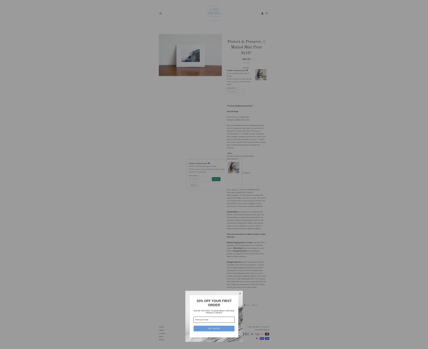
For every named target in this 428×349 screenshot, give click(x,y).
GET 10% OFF (214, 328)
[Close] (240, 293)
